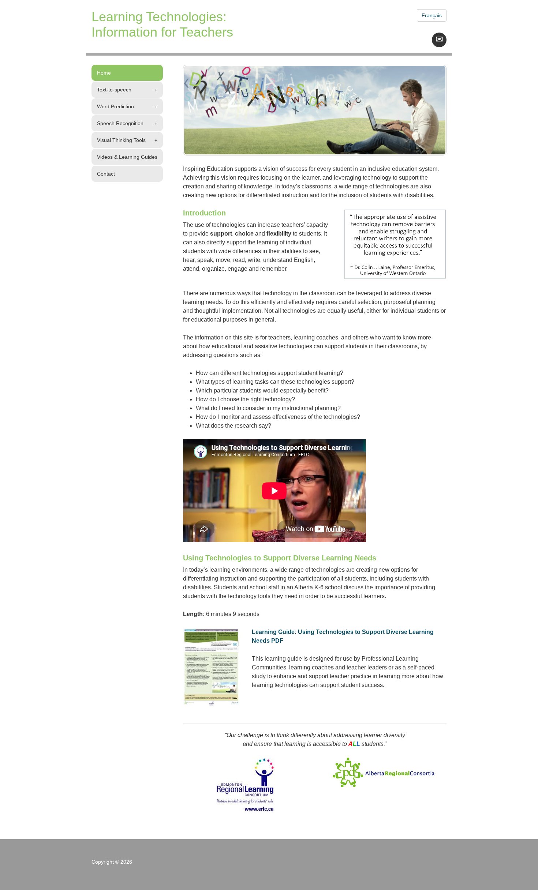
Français (432, 15)
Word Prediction (115, 106)
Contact (106, 174)
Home (104, 73)
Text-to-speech (114, 90)
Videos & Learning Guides (127, 157)
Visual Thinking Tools (121, 140)
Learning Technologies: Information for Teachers (162, 24)
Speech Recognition (120, 123)
